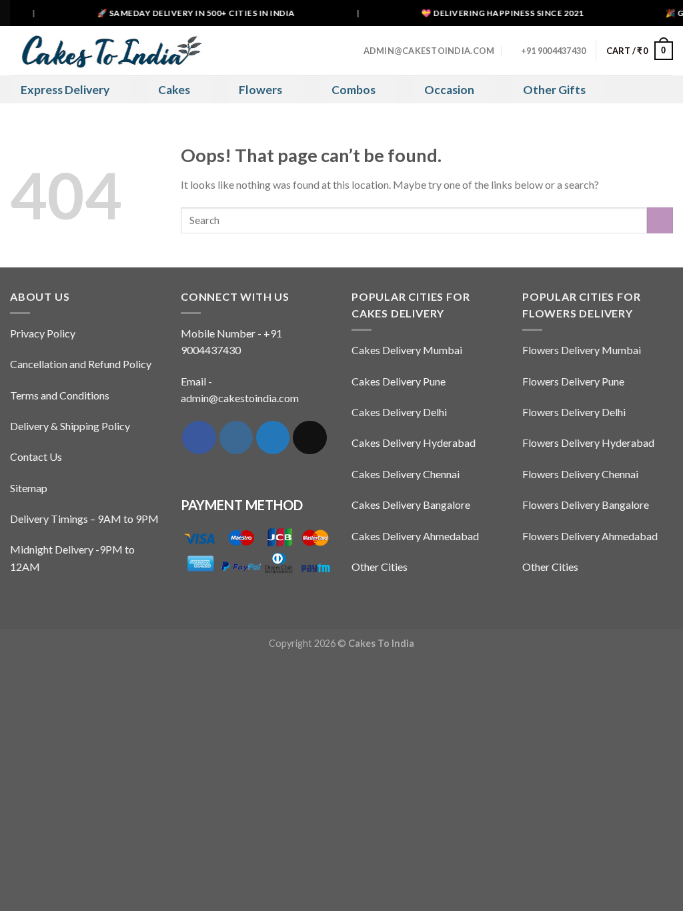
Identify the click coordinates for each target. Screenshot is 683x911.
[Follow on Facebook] (198, 437)
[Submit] (660, 220)
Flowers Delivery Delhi (574, 411)
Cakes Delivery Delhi (399, 411)
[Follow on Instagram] (236, 437)
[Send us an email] (309, 437)
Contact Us (36, 456)
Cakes (174, 90)
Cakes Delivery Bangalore (411, 504)
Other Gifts (554, 90)
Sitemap (28, 488)
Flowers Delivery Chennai (580, 474)
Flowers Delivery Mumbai (581, 349)
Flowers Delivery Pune (573, 381)
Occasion (449, 90)
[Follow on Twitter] (272, 437)
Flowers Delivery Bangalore (585, 504)
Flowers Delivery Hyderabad (588, 442)
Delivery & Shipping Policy (70, 425)
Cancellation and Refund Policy (80, 363)
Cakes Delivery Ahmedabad (415, 536)
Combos (353, 90)
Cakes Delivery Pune (399, 381)
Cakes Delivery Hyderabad (414, 442)
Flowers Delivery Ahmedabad (590, 536)
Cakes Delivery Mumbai (407, 349)
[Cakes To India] (106, 50)
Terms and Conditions (59, 395)
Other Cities (380, 566)
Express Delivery (65, 90)
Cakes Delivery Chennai (406, 474)
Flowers (260, 90)
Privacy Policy (42, 333)
